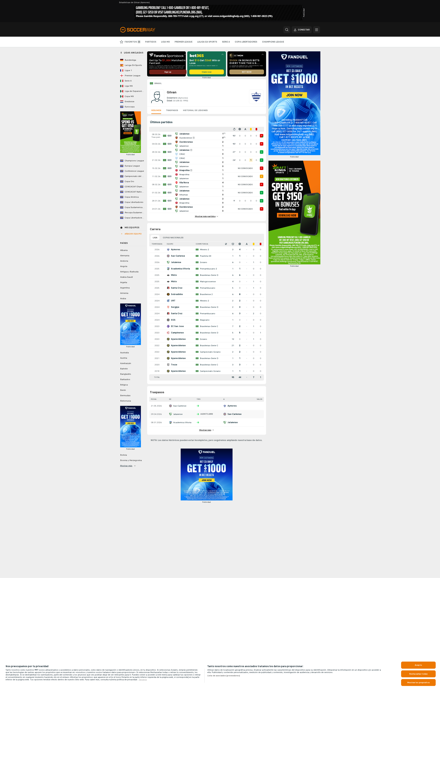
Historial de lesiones (195, 110)
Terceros (142, 679)
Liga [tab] (155, 237)
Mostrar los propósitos (418, 682)
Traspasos (172, 110)
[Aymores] (256, 97)
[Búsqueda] (286, 29)
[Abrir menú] (316, 29)
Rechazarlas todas (418, 674)
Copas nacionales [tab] (173, 237)
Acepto (418, 665)
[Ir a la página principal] (144, 30)
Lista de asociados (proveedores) (223, 675)
